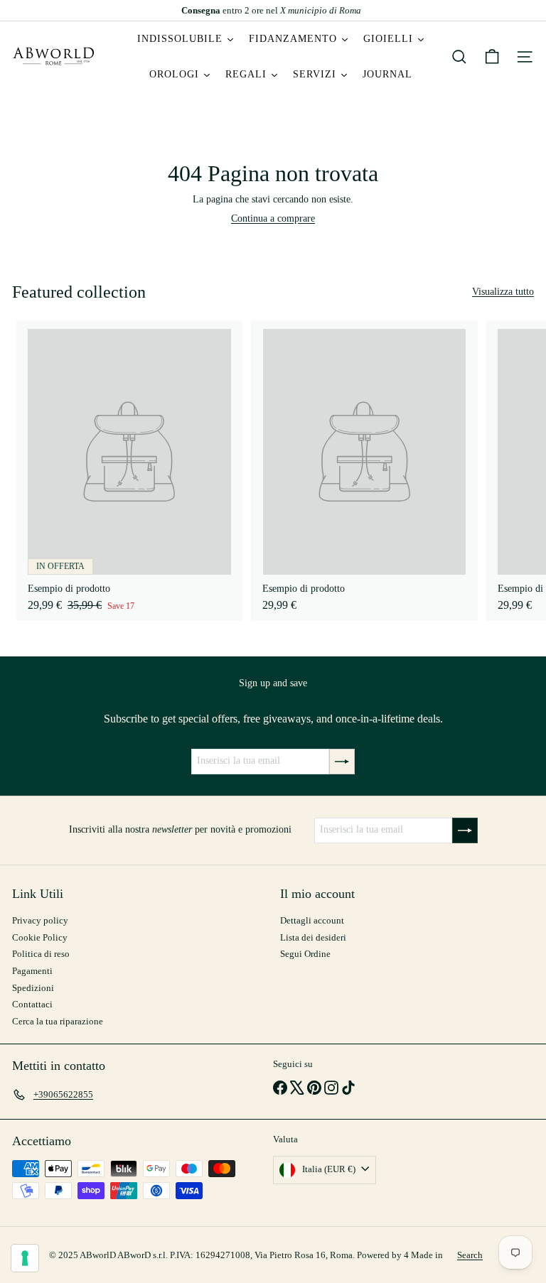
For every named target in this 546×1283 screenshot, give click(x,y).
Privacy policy (40, 920)
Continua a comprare (273, 218)
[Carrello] (492, 56)
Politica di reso (41, 953)
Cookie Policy (40, 937)
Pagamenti (32, 970)
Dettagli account (312, 920)
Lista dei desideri (313, 937)
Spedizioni (33, 987)
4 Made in (423, 1255)
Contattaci (32, 1004)
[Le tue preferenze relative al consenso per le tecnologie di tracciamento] (24, 1258)
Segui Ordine (305, 953)
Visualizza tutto (503, 291)
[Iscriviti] (342, 761)
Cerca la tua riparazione (57, 1021)
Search (470, 1255)
